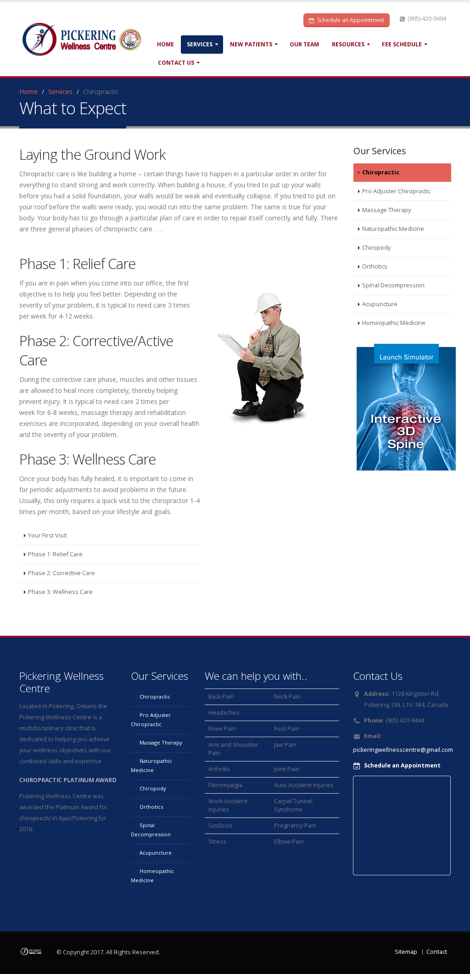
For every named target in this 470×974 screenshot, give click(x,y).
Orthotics (374, 266)
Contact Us (176, 63)
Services (200, 44)
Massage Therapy (386, 210)
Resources (348, 44)
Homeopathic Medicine (393, 323)
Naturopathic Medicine (393, 229)
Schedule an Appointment (350, 20)
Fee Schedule (402, 44)
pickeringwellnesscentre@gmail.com (403, 750)
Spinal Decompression (393, 285)
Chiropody (376, 248)
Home (165, 44)
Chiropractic (380, 172)
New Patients (251, 44)
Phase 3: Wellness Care (60, 592)
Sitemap (406, 952)
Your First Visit (47, 535)
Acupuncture (379, 304)
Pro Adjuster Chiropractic (396, 191)
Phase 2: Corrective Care (61, 573)
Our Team (304, 44)
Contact (436, 952)
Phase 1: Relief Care (55, 554)
